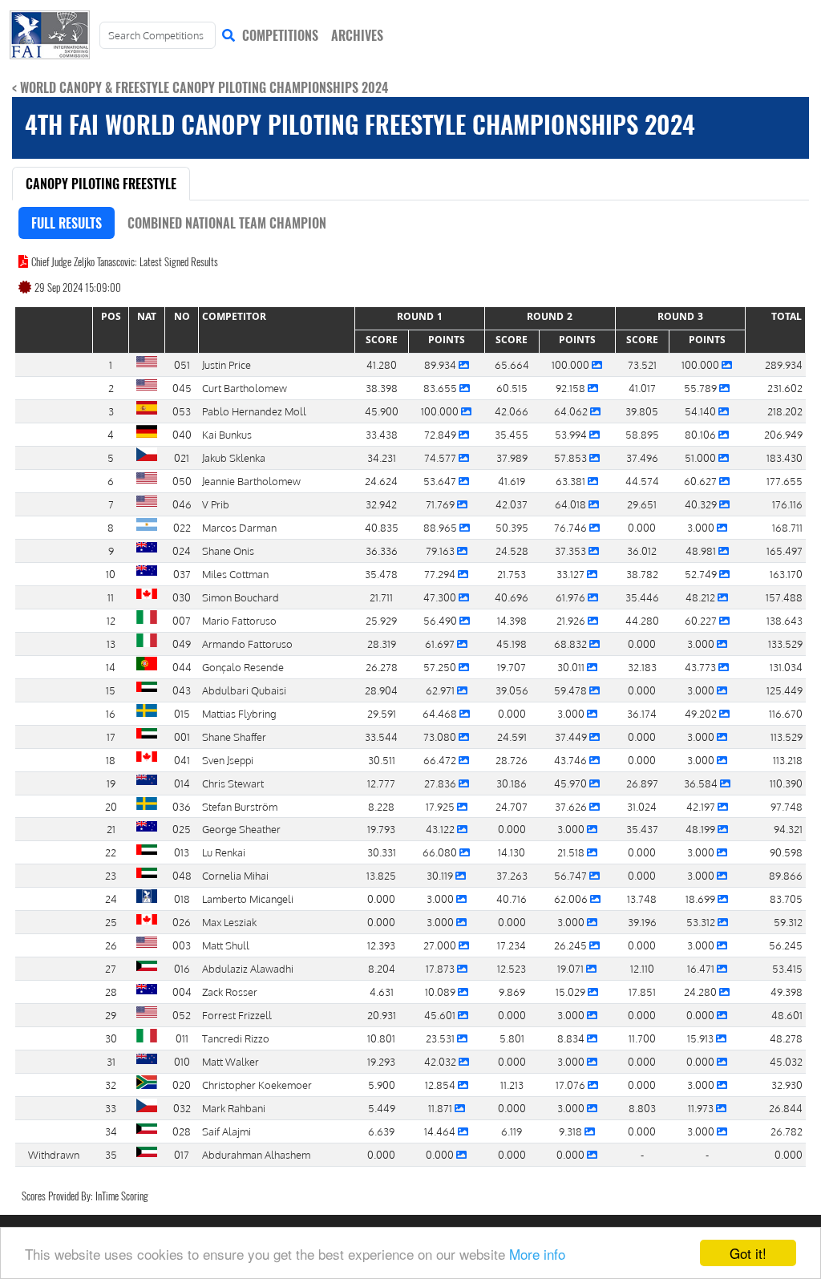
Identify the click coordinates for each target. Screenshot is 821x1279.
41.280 (381, 364)
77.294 (441, 574)
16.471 (702, 968)
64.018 (571, 504)
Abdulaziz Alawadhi (247, 968)
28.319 (381, 643)
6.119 (511, 1131)
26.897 (642, 783)
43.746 (571, 760)
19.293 (381, 1061)
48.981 (702, 550)
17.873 (441, 968)
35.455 (511, 434)
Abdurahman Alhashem (256, 1154)
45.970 (571, 783)
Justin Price (226, 364)
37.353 (571, 550)
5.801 (511, 1038)
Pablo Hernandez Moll (254, 411)
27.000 (441, 945)
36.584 (702, 783)
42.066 (511, 411)
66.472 (441, 760)
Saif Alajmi (226, 1131)
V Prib (215, 504)
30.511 (381, 760)
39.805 (641, 411)
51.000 (701, 457)
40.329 (702, 504)
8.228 (381, 806)
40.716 (511, 898)
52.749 (702, 574)
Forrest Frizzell (237, 1015)
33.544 (381, 736)
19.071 (571, 968)
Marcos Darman (239, 527)
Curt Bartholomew (244, 388)
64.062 (572, 411)
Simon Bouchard (240, 597)
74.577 (441, 457)
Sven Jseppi (227, 760)
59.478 (571, 690)
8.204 (381, 968)
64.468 (441, 713)
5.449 (381, 1108)
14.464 (441, 1131)
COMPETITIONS (280, 35)
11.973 (702, 1108)
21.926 (572, 620)
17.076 (572, 1084)
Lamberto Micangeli (247, 898)
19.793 (381, 829)
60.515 (512, 388)
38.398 (382, 388)
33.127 (571, 574)
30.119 (441, 875)
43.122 (441, 829)
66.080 (441, 852)
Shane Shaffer (234, 736)
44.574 (642, 481)
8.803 (642, 1108)
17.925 (441, 806)
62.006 (572, 898)
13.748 (642, 898)
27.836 (441, 783)
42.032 (441, 1061)
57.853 (571, 457)
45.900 (381, 411)
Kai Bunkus (227, 434)
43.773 (701, 667)
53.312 (702, 922)
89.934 (441, 364)
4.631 (382, 991)
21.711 (381, 597)
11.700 (642, 1038)
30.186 (511, 783)
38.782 (642, 574)
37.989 (512, 457)
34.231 (381, 457)
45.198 (511, 643)
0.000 (642, 527)
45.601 (441, 1015)
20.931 (381, 1015)
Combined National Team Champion (226, 223)
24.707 (511, 806)
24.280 (701, 991)
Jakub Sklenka (233, 457)
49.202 (702, 713)
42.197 (702, 806)
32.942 (381, 504)
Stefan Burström (239, 806)
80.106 (701, 434)
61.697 (441, 643)
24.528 (511, 550)
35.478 (381, 574)
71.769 (441, 504)
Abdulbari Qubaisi (244, 690)
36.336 (382, 550)
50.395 (511, 527)
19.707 (511, 667)
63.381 (572, 481)
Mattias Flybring (239, 713)
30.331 (381, 852)
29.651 (642, 504)
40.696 (511, 597)
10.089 (441, 991)
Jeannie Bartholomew (251, 481)
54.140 (701, 411)
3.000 (702, 527)
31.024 (642, 806)
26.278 (382, 667)
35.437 (642, 829)
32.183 (642, 667)
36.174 (642, 713)
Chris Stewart (233, 783)
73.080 (441, 736)
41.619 (511, 481)
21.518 (572, 852)
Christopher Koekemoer (257, 1084)
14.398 (512, 620)
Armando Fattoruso (247, 643)
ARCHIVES (357, 35)
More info (537, 1254)
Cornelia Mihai (235, 875)
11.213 (512, 1084)
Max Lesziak (229, 922)
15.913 (701, 1038)
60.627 (701, 481)
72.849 (441, 434)
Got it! (748, 1253)
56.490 (441, 620)
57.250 (441, 667)
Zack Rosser (229, 991)
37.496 (642, 457)
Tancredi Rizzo (235, 1038)
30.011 (572, 667)
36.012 (642, 550)
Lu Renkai (223, 852)
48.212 (702, 597)
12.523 (511, 968)
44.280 (642, 620)
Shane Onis (228, 550)
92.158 (572, 388)
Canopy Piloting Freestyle (101, 183)
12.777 (381, 783)
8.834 (572, 1038)
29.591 (381, 713)
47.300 (441, 597)
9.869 (512, 991)
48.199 (702, 829)
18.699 (702, 898)
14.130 (511, 852)
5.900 (381, 1084)
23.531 (441, 1038)
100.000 (572, 364)
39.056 (511, 690)
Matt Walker (230, 1061)
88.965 (441, 527)
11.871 (441, 1108)
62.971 (441, 690)
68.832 (571, 643)
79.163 (441, 550)
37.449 (572, 736)
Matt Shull (225, 945)
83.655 (441, 388)
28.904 (381, 690)
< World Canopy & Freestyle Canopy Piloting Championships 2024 (200, 87)
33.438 (382, 434)
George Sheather (241, 829)
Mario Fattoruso (239, 620)
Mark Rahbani (233, 1108)
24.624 (381, 481)
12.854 (441, 1084)
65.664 (512, 364)
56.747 (571, 875)
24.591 (512, 736)
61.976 (572, 597)
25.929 (381, 620)
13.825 (381, 875)
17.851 (642, 991)
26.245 (571, 945)
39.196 (642, 922)
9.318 (571, 1131)
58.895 (642, 434)
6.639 (381, 1131)
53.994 (572, 434)
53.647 (441, 481)
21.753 (511, 574)
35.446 (642, 597)
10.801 (381, 1038)
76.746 (571, 527)
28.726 (511, 760)
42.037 (511, 504)
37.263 (512, 875)
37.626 (572, 806)
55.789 (701, 388)
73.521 (642, 364)
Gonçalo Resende (243, 667)
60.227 (702, 620)
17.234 (511, 945)
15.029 (572, 991)
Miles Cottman (235, 574)
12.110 (642, 968)
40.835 (381, 527)
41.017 (642, 388)
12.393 (381, 945)
